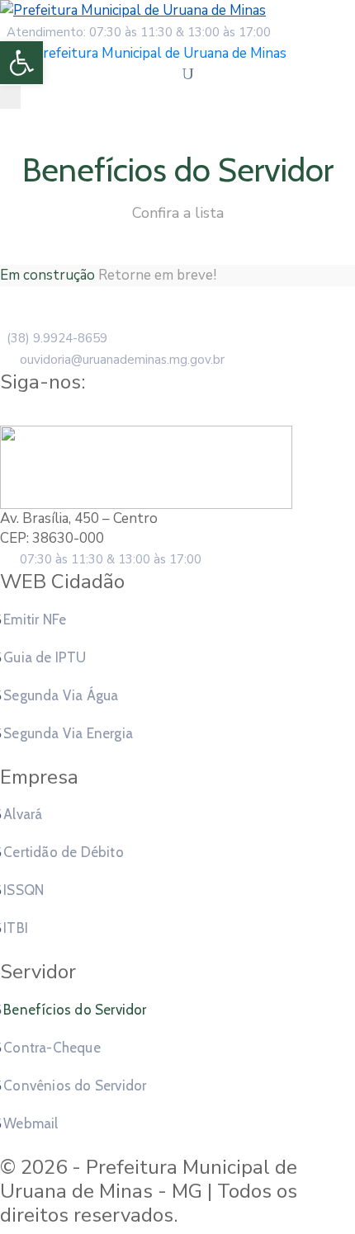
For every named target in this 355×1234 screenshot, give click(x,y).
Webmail (30, 1123)
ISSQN (23, 890)
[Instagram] (193, 413)
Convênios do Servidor (74, 1085)
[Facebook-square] (161, 413)
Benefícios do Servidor (74, 1009)
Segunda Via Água (60, 695)
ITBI (15, 928)
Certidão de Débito (63, 852)
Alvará (22, 814)
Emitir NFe (34, 619)
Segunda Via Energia (68, 733)
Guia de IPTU (44, 657)
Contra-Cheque (52, 1047)
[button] (21, 62)
